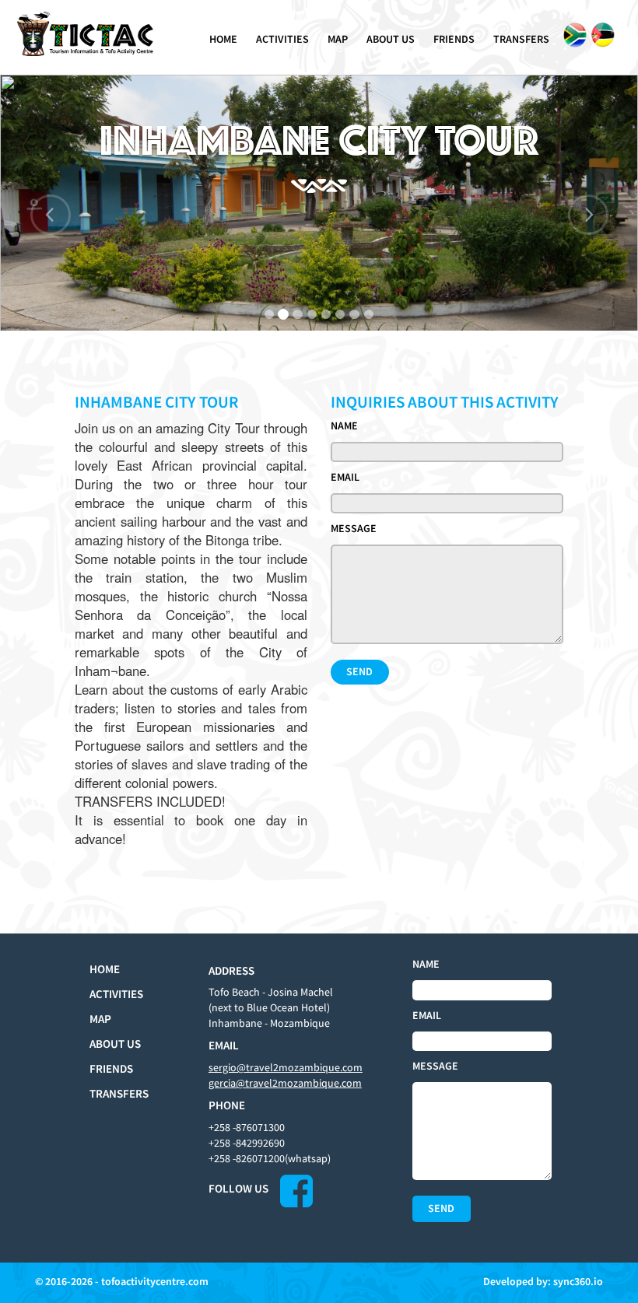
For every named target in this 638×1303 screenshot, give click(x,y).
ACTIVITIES (282, 39)
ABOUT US (390, 39)
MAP (338, 39)
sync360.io (578, 1281)
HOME (223, 39)
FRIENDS (454, 39)
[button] (48, 203)
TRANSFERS (521, 39)
